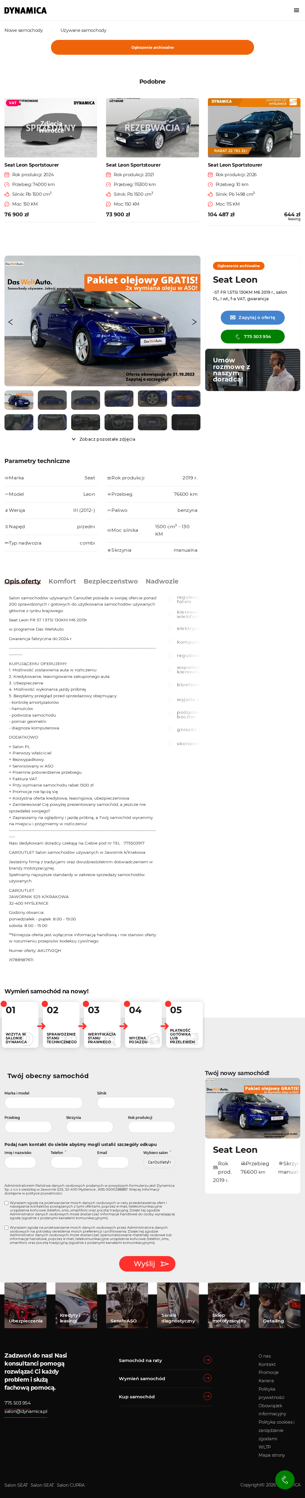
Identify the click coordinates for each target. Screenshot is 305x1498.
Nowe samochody (23, 30)
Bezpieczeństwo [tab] (111, 581)
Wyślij (144, 1264)
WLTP (265, 1447)
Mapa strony (272, 1455)
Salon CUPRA (71, 1485)
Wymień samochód (142, 1378)
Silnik (101, 1093)
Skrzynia (73, 1118)
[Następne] (194, 322)
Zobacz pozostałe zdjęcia (108, 439)
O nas (265, 1356)
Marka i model (16, 1093)
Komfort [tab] (62, 581)
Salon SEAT (16, 1485)
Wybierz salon (155, 1153)
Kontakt (267, 1364)
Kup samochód (137, 1397)
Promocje (269, 1372)
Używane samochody (83, 30)
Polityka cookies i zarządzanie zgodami (277, 1430)
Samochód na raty (140, 1360)
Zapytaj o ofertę (252, 317)
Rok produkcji (140, 1118)
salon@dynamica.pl (25, 1411)
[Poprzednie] (10, 322)
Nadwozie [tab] (162, 581)
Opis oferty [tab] (22, 581)
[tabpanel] (83, 780)
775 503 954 (257, 336)
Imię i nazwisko (17, 1153)
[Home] (25, 10)
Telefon (57, 1153)
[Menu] (296, 10)
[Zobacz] (18, 400)
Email (102, 1153)
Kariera (266, 1380)
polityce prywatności (44, 1193)
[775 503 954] (285, 1479)
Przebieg (12, 1118)
